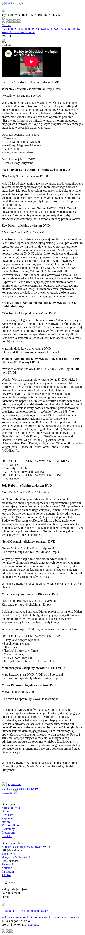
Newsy (55, 28)
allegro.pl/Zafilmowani (16, 857)
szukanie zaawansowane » (18, 32)
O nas (19, 28)
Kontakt (7, 836)
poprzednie (14, 784)
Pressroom (8, 832)
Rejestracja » (10, 910)
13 (24, 788)
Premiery (29, 28)
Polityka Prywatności (15, 917)
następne (7, 792)
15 (32, 788)
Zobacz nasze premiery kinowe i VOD (26, 846)
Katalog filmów (70, 28)
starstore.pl (8, 853)
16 (36, 788)
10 (12, 788)
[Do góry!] (13, 3)
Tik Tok (6, 875)
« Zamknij (8, 28)
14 (28, 788)
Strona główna (11, 807)
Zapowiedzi (42, 28)
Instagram (8, 871)
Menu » (6, 25)
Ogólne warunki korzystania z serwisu (55, 917)
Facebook (8, 864)
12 (20, 788)
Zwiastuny (8, 829)
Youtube (7, 868)
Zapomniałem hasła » (35, 910)
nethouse (33, 924)
